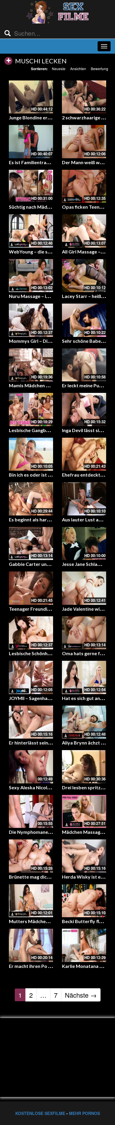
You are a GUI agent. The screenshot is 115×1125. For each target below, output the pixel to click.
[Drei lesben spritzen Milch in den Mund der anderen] (84, 766)
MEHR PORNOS (84, 1113)
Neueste (58, 68)
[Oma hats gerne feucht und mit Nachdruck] (84, 633)
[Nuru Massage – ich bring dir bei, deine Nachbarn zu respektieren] (31, 275)
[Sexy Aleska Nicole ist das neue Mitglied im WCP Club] (31, 766)
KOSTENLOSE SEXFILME (40, 1113)
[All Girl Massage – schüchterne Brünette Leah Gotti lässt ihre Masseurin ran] (84, 231)
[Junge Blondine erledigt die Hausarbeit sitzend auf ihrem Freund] (31, 97)
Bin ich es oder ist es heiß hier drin (45, 474)
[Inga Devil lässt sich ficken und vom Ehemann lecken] (84, 409)
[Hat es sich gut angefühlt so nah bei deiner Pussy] (84, 677)
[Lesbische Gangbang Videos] (31, 409)
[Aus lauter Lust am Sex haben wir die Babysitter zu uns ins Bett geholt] (84, 498)
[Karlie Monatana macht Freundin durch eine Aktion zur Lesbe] (84, 945)
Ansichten (78, 68)
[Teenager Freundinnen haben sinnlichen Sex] (31, 588)
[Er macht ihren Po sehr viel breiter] (31, 945)
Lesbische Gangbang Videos (39, 430)
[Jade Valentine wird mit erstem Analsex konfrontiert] (84, 588)
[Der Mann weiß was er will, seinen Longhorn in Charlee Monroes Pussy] (84, 141)
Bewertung (99, 68)
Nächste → (81, 994)
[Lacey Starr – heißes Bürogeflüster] (84, 275)
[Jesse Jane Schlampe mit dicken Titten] (84, 543)
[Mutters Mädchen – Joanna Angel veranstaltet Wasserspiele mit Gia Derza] (31, 901)
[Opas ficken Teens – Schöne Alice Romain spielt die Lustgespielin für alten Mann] (84, 186)
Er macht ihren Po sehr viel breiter (46, 966)
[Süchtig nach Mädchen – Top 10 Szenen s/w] (31, 186)
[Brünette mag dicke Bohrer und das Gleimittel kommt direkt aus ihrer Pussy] (31, 856)
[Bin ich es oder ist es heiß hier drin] (31, 454)
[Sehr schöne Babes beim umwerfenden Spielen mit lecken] (84, 320)
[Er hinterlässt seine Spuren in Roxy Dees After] (31, 722)
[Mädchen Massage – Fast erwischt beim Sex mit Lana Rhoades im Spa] (84, 811)
